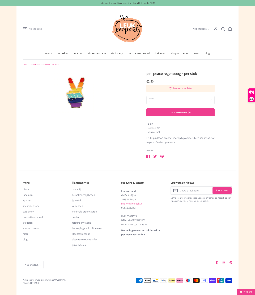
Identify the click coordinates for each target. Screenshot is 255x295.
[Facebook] (217, 262)
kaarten (78, 53)
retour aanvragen (81, 222)
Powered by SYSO (31, 282)
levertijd (76, 200)
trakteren (160, 53)
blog (207, 53)
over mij (76, 189)
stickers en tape (97, 53)
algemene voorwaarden (84, 239)
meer (196, 53)
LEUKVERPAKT (58, 279)
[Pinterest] (230, 262)
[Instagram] (223, 262)
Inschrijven (222, 190)
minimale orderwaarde (84, 211)
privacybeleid (79, 245)
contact (76, 217)
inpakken (63, 53)
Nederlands (200, 29)
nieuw (48, 53)
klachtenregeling (81, 233)
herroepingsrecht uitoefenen (87, 228)
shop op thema (179, 53)
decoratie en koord (139, 53)
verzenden (77, 206)
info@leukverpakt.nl (132, 203)
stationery (117, 53)
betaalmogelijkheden (83, 194)
